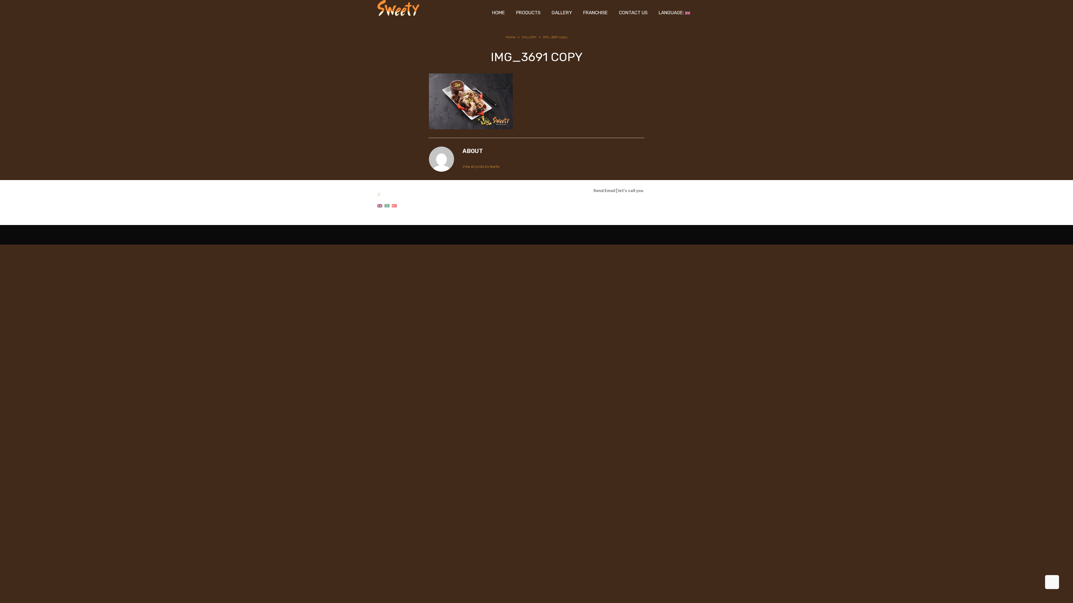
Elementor (688, 235)
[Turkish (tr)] (394, 205)
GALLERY (529, 37)
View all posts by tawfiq (480, 167)
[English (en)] (379, 205)
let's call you (630, 190)
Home (510, 37)
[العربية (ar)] (387, 205)
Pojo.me (399, 235)
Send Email (604, 190)
